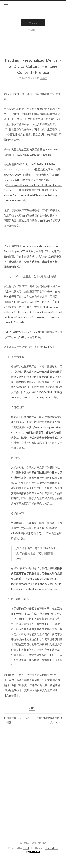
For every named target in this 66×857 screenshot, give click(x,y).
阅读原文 (14, 225)
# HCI (32, 708)
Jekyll (26, 847)
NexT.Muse (51, 847)
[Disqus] (33, 782)
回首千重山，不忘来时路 (18, 720)
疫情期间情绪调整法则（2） (48, 720)
